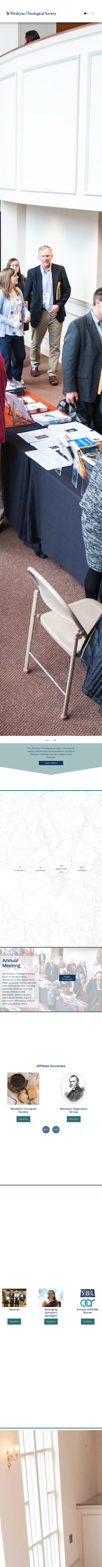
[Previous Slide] (47, 740)
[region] (51, 1097)
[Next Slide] (54, 740)
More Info (23, 1119)
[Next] (56, 1129)
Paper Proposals (67, 977)
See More (14, 1322)
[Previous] (46, 1129)
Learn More (51, 763)
